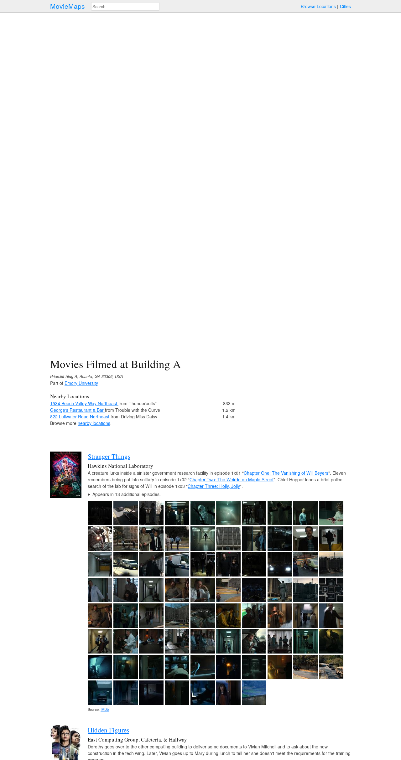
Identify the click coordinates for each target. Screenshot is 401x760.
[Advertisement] (296, 401)
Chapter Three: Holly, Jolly (214, 486)
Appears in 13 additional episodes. (126, 494)
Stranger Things (109, 456)
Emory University (81, 383)
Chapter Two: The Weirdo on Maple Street (231, 479)
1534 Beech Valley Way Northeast (84, 403)
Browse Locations (318, 6)
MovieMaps (67, 6)
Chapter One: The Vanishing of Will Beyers (286, 473)
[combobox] (125, 6)
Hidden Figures (108, 730)
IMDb (105, 709)
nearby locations (94, 423)
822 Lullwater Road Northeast (80, 416)
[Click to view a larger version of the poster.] (65, 496)
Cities (345, 6)
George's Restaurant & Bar (77, 410)
